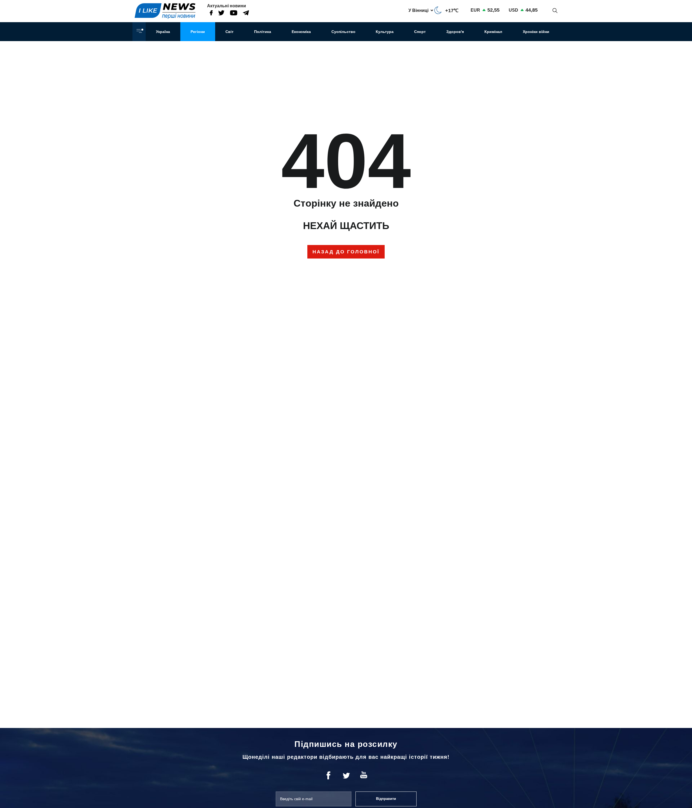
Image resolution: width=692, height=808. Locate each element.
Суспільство (343, 31)
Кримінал (493, 31)
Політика (262, 31)
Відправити (386, 799)
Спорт (420, 31)
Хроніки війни (536, 31)
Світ (229, 31)
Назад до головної (346, 251)
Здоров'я (455, 31)
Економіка (301, 31)
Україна (163, 31)
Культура (385, 31)
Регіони (198, 31)
